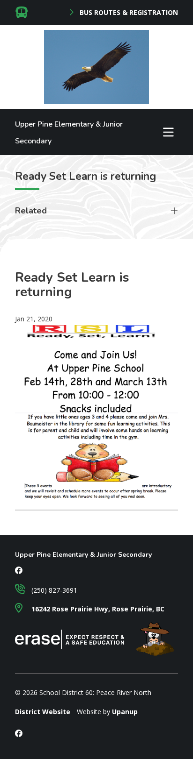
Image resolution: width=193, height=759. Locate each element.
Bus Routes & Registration (128, 12)
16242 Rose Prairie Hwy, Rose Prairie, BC (97, 608)
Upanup (125, 711)
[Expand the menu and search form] (168, 132)
